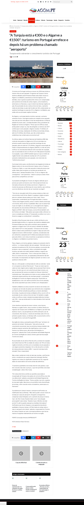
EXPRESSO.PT (25, 431)
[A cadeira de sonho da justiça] (61, 295)
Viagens (60, 149)
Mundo (26, 20)
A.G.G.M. (15, 56)
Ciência (43, 20)
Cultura (38, 20)
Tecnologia (49, 20)
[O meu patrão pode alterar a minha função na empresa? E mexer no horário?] (31, 481)
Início (12, 26)
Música (60, 154)
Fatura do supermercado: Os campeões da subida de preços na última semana (17, 488)
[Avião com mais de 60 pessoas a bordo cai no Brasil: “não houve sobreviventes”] (61, 306)
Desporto (61, 20)
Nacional (19, 20)
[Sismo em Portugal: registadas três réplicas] (61, 348)
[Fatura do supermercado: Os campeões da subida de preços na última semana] (17, 480)
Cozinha (67, 20)
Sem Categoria (62, 152)
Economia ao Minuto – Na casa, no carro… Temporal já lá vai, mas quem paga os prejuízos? (44, 488)
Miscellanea (61, 138)
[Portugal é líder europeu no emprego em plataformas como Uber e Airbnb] (61, 328)
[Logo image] (42, 10)
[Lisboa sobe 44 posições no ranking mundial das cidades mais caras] (61, 276)
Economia (31, 20)
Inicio (14, 20)
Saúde (55, 20)
